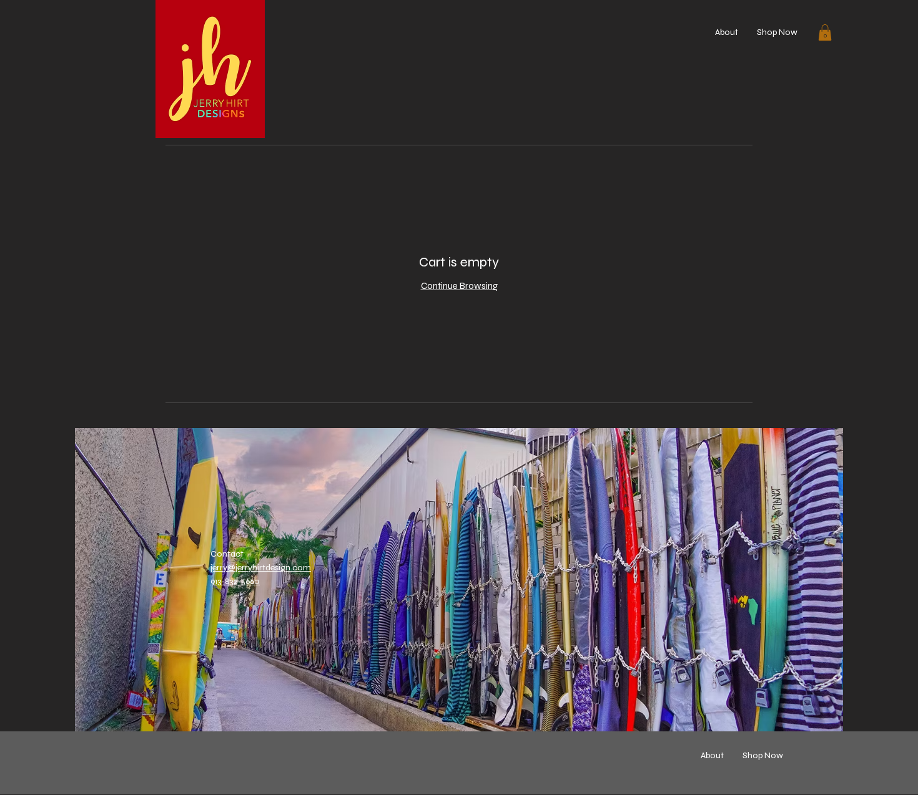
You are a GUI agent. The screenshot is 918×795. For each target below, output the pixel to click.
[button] (825, 32)
